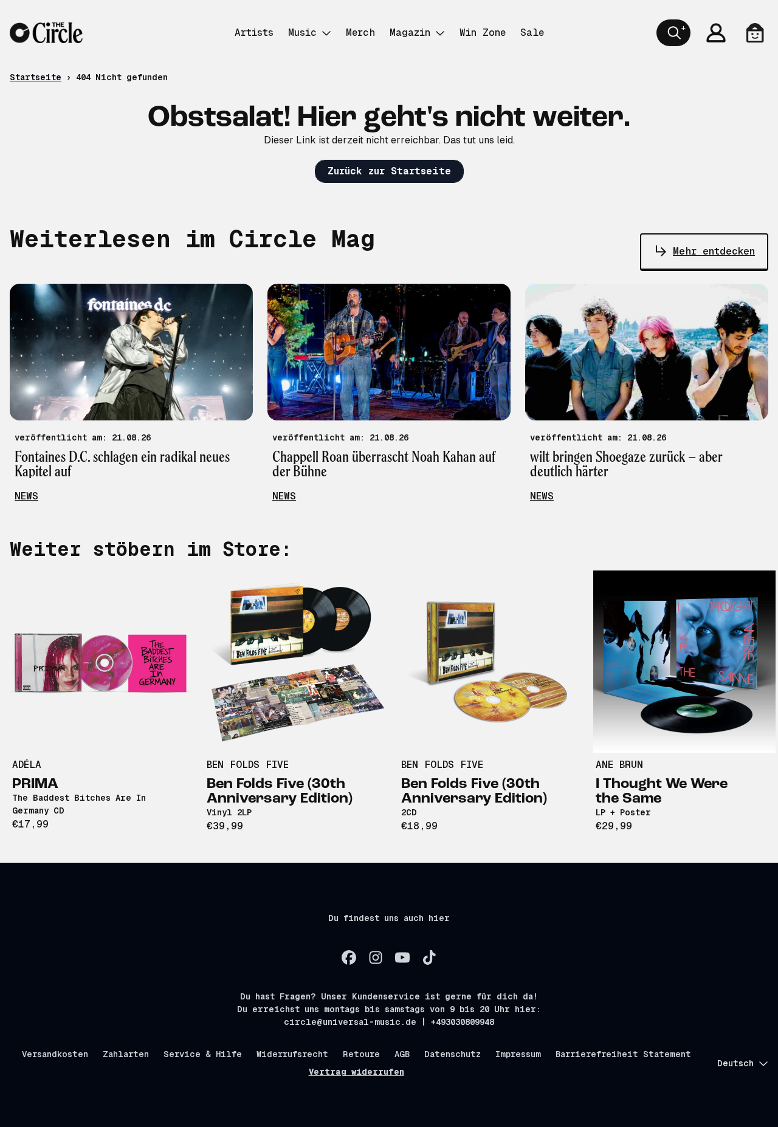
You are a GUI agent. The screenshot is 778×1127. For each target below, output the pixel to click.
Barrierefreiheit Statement (623, 1054)
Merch (360, 32)
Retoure (361, 1054)
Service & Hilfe (203, 1054)
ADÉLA (26, 764)
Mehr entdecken (714, 251)
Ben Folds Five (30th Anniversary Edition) (280, 791)
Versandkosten (55, 1054)
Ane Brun (619, 764)
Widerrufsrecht (292, 1054)
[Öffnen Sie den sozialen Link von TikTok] (429, 957)
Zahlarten (126, 1054)
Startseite (35, 77)
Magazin (410, 32)
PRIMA (35, 784)
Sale (532, 32)
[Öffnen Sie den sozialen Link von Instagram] (375, 957)
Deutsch (735, 1063)
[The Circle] (46, 32)
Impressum (518, 1054)
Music (302, 32)
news (26, 496)
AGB (402, 1054)
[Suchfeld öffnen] (673, 33)
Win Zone (483, 32)
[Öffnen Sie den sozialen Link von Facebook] (349, 957)
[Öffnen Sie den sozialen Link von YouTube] (402, 957)
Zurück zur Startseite (389, 171)
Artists (254, 32)
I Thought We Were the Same (662, 791)
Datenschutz (452, 1054)
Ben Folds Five (248, 764)
